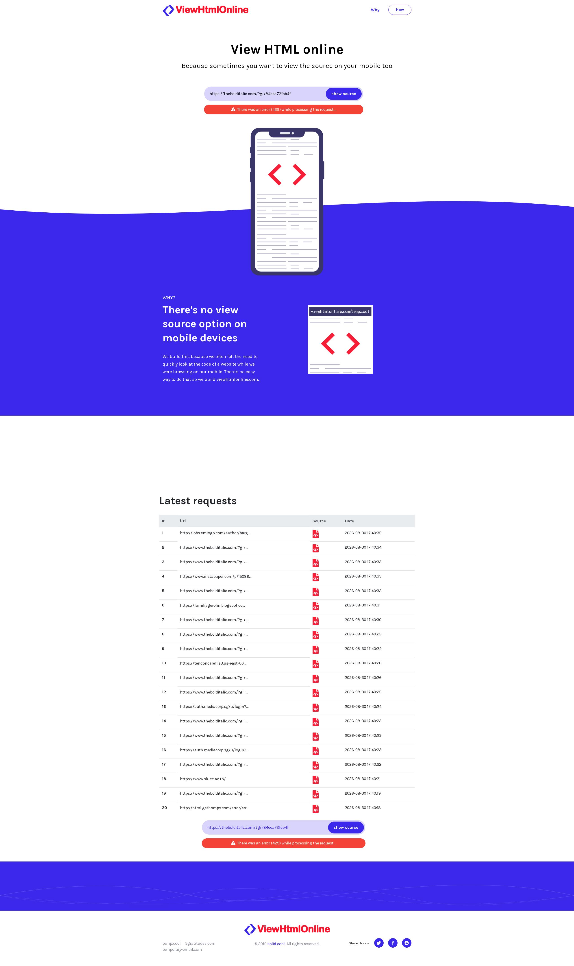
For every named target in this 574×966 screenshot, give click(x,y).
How (400, 9)
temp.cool (172, 943)
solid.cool (276, 943)
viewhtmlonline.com (237, 379)
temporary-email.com (182, 949)
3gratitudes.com (200, 943)
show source (343, 93)
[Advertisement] (287, 449)
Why (375, 9)
